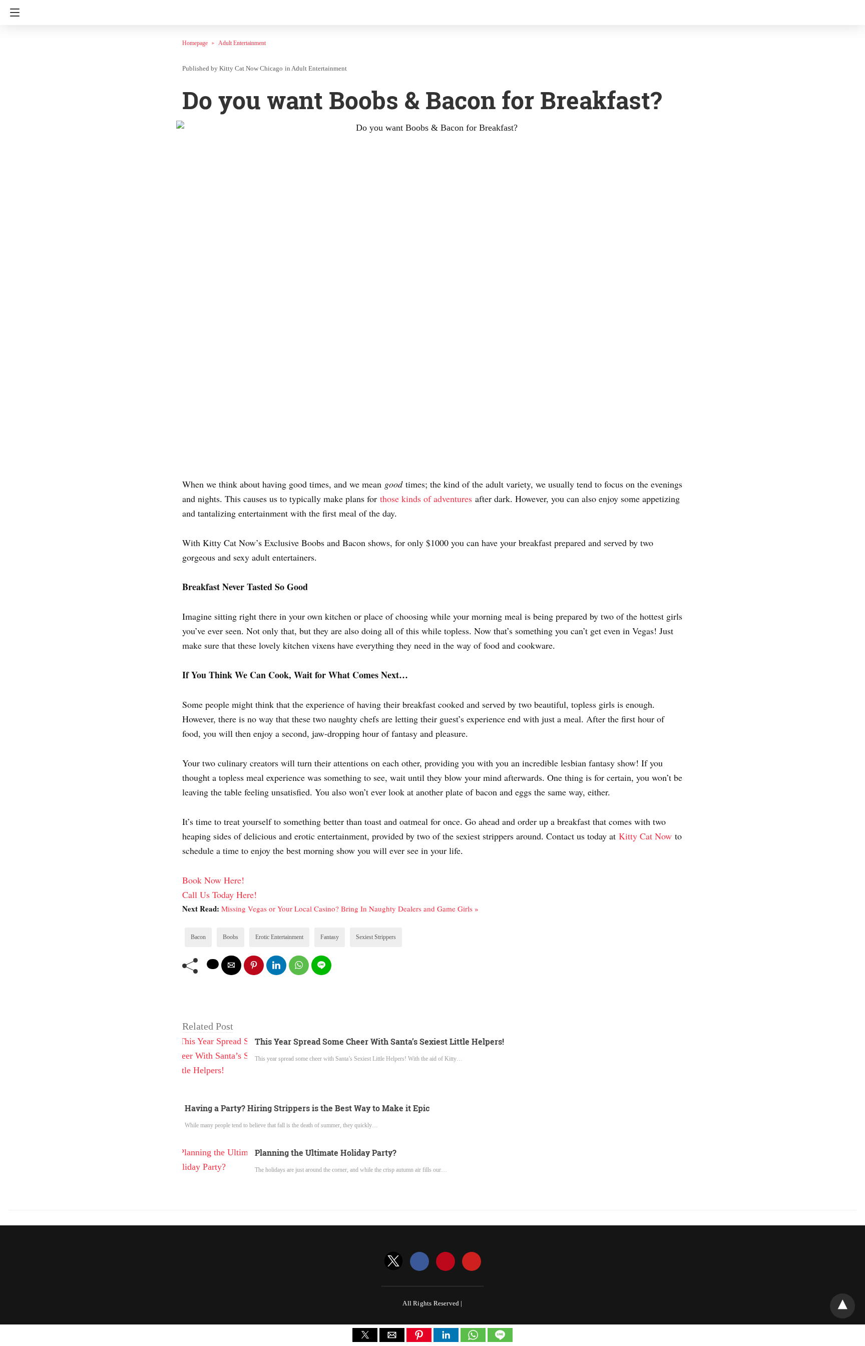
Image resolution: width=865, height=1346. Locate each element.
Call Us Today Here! (219, 894)
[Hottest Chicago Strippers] (432, 9)
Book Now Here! (213, 880)
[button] (364, 1335)
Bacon (198, 937)
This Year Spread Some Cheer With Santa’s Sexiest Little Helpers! (379, 1041)
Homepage (195, 43)
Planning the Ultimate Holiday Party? (325, 1152)
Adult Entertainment (242, 43)
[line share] (321, 965)
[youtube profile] (471, 1262)
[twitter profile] (393, 1262)
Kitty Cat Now (645, 836)
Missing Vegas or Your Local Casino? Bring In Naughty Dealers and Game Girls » (350, 909)
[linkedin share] (276, 965)
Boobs (230, 937)
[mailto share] (231, 965)
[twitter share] (213, 964)
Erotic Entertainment (279, 937)
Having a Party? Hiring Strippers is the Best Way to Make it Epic (307, 1108)
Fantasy (329, 937)
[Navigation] (12, 12)
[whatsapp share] (299, 965)
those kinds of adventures (426, 499)
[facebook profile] (419, 1262)
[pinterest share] (254, 965)
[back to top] (842, 1305)
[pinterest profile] (445, 1262)
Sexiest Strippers (376, 937)
